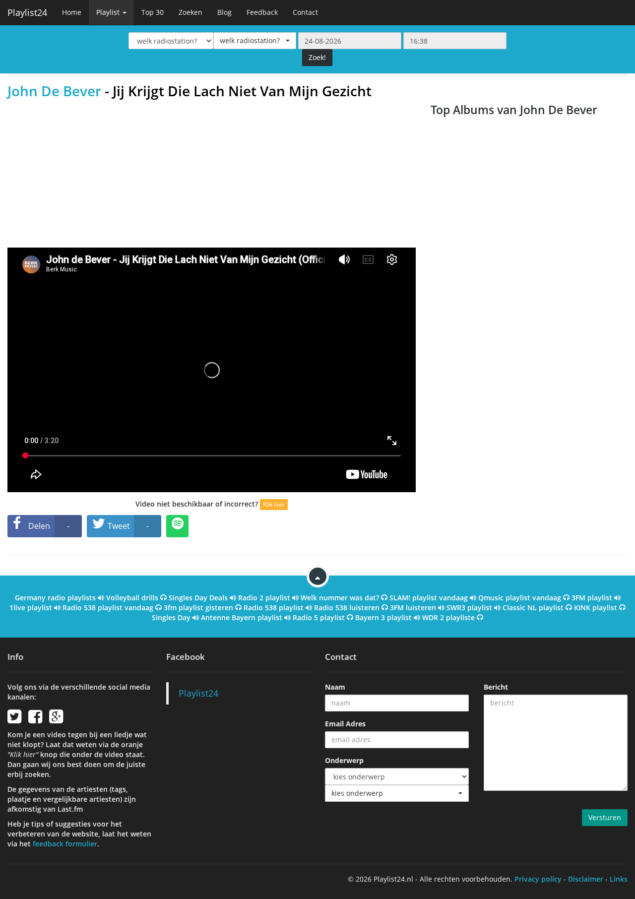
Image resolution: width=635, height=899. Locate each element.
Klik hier (274, 504)
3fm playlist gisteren (198, 607)
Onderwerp (344, 760)
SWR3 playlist (469, 607)
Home (71, 12)
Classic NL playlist (533, 607)
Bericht (496, 687)
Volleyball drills (132, 597)
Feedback (262, 12)
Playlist (109, 12)
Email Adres (345, 723)
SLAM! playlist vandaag (428, 597)
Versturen (604, 817)
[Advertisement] (211, 173)
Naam (335, 687)
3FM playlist (592, 597)
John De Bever (54, 90)
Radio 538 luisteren (347, 607)
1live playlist (30, 607)
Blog (224, 12)
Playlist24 (27, 12)
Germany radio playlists (55, 597)
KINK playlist (595, 607)
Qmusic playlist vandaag (519, 597)
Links (619, 879)
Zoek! (317, 57)
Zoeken (190, 12)
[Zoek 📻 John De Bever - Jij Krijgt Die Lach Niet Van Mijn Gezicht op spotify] (177, 526)
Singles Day (171, 617)
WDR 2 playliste (448, 617)
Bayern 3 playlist (383, 617)
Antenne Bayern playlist (241, 617)
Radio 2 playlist (264, 597)
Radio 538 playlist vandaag (108, 607)
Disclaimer (585, 879)
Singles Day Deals (198, 597)
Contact (305, 12)
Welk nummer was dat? (340, 597)
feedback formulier (65, 843)
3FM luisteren (413, 607)
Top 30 (152, 12)
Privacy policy (538, 879)
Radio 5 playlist (319, 617)
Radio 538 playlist (274, 607)
